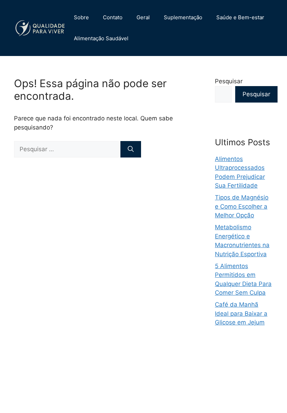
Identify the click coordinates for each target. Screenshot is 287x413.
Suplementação (183, 17)
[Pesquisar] (130, 149)
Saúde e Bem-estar (240, 17)
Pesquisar (229, 81)
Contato (112, 17)
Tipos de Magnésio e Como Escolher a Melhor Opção (241, 206)
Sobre (81, 17)
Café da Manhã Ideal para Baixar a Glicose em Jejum (241, 313)
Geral (143, 17)
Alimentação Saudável (101, 38)
